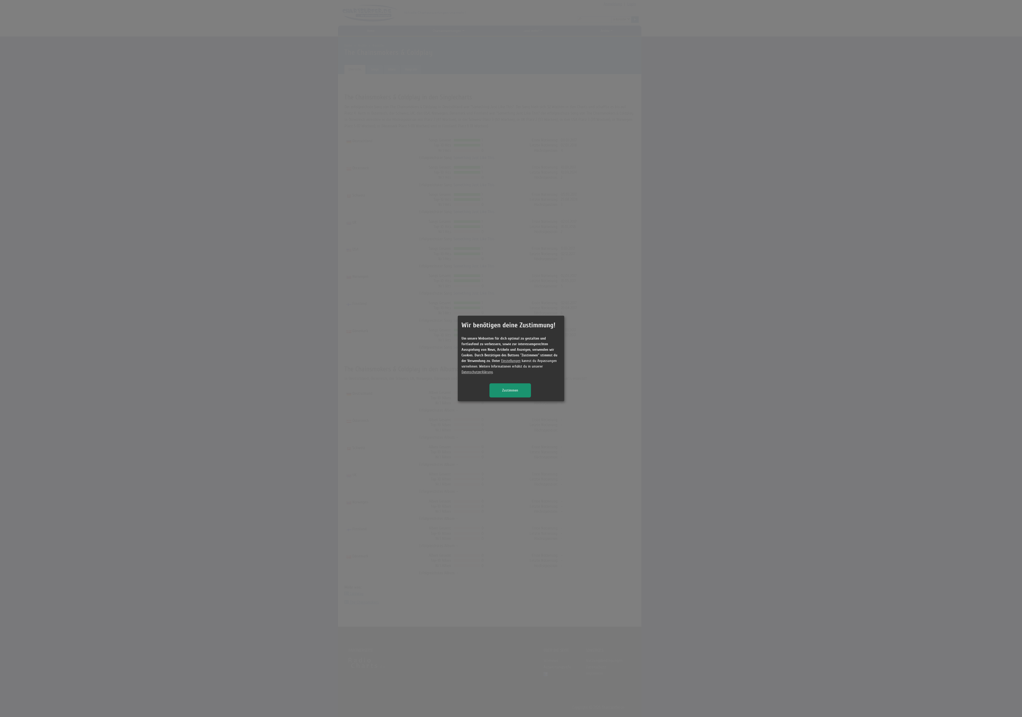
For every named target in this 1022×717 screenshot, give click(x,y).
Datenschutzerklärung (477, 372)
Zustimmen (510, 391)
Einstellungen (511, 361)
